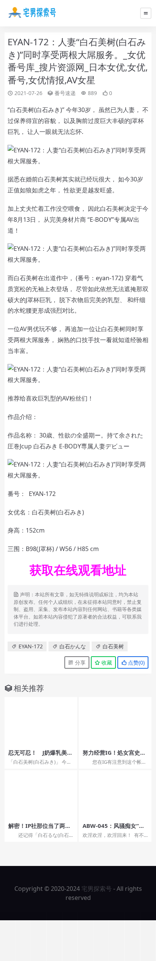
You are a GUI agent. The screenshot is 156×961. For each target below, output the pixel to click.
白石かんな (72, 646)
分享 (79, 662)
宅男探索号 (96, 888)
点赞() (135, 662)
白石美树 (113, 646)
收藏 (106, 662)
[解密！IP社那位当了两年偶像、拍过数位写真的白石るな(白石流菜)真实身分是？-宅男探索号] (41, 794)
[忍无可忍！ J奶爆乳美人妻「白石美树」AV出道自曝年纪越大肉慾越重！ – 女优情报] (41, 721)
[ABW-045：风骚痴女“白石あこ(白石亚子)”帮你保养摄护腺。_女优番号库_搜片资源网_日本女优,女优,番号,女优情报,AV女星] (115, 794)
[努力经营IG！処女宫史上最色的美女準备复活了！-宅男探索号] (115, 721)
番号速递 (65, 93)
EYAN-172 (31, 646)
